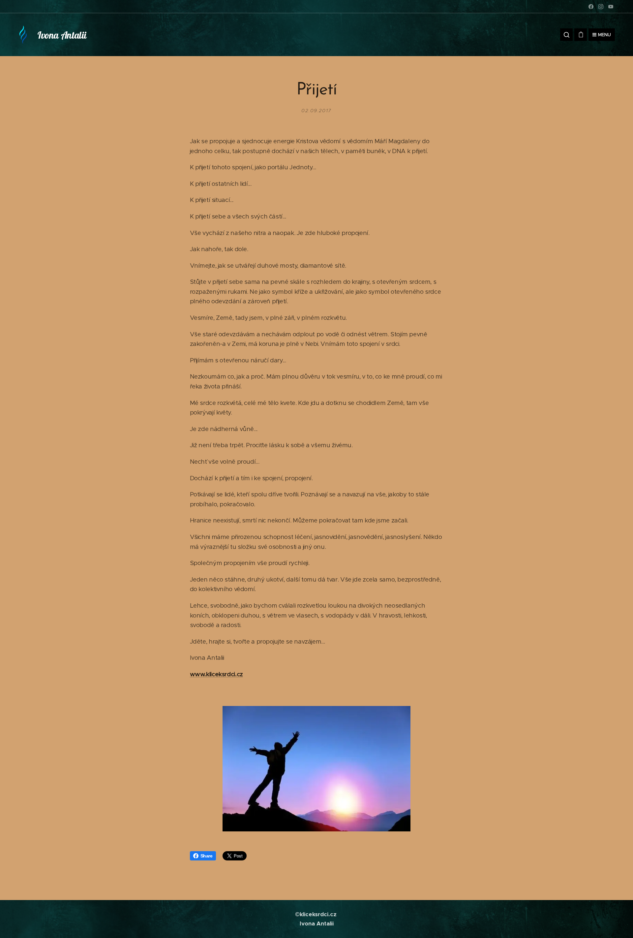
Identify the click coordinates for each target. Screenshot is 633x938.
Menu (604, 35)
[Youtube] (611, 6)
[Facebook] (591, 6)
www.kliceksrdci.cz (216, 674)
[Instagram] (601, 6)
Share (206, 855)
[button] (566, 34)
